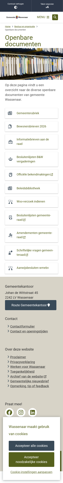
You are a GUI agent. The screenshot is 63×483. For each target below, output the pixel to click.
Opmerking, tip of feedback (29, 386)
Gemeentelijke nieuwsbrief (29, 381)
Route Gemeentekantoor (29, 305)
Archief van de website (26, 376)
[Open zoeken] (55, 17)
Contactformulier (22, 326)
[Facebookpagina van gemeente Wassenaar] (9, 412)
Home (7, 26)
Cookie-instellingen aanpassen (31, 472)
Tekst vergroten (47, 4)
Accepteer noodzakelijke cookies (31, 459)
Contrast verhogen (16, 4)
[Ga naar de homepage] (17, 17)
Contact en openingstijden (29, 331)
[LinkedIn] (32, 412)
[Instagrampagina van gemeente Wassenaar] (21, 412)
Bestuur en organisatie (24, 26)
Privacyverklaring (22, 362)
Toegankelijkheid (22, 372)
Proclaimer (18, 357)
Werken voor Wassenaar (27, 367)
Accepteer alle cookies (31, 446)
